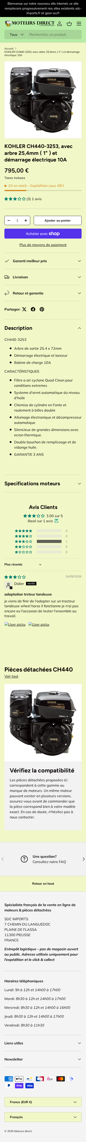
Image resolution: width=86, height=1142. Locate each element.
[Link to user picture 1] (15, 632)
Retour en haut (43, 884)
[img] (15, 577)
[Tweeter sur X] (24, 309)
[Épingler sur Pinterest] (41, 309)
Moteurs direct (23, 1131)
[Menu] (79, 23)
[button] (69, 23)
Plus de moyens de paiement (43, 245)
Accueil (8, 48)
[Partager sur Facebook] (33, 309)
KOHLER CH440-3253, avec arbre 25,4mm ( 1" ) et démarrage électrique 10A (42, 53)
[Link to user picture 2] (38, 632)
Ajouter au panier (58, 220)
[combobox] (43, 34)
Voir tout (11, 676)
